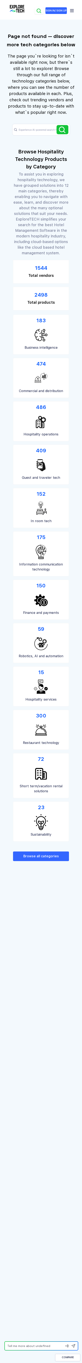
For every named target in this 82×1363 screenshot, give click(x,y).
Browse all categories (41, 856)
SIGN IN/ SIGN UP (56, 10)
